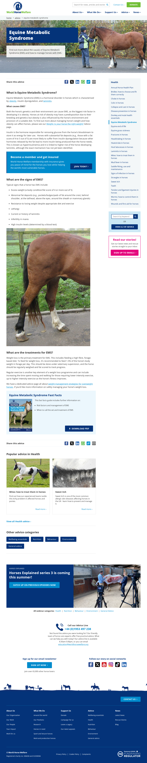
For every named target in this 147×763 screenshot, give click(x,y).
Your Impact (11, 729)
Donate (134, 4)
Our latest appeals (68, 729)
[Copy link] (88, 82)
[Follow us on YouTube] (104, 664)
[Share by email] (94, 82)
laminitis (47, 101)
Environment (68, 539)
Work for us (10, 734)
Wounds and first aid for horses (125, 204)
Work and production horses (45, 738)
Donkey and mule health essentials (121, 116)
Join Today (80, 166)
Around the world (40, 715)
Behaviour (52, 539)
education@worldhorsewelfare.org (73, 644)
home (8, 18)
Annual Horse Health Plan (122, 87)
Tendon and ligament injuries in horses (125, 191)
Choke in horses (118, 98)
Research (37, 724)
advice (17, 18)
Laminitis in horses (119, 151)
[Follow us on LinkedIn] (124, 664)
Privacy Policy (61, 754)
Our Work (10, 720)
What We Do (93, 12)
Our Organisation (13, 715)
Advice (124, 12)
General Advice (107, 611)
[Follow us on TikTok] (117, 664)
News (136, 12)
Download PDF (80, 428)
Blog (117, 724)
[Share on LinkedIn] (77, 82)
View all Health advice (18, 521)
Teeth (113, 186)
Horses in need (39, 729)
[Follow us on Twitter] (97, 664)
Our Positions (39, 720)
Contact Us (118, 4)
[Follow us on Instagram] (110, 664)
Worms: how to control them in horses (124, 198)
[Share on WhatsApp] (83, 82)
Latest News (119, 715)
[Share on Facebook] (66, 82)
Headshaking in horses (121, 139)
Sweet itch (60, 491)
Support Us (110, 12)
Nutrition (37, 539)
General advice (15, 546)
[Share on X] (72, 82)
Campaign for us (67, 720)
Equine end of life (118, 126)
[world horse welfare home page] (18, 7)
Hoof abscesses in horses (122, 147)
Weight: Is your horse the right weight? (65, 124)
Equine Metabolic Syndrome (124, 122)
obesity (12, 101)
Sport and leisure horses (43, 734)
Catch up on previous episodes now (34, 585)
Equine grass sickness (120, 130)
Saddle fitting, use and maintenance (120, 167)
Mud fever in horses (119, 162)
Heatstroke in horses (120, 143)
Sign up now (38, 665)
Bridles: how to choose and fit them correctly (124, 93)
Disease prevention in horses (123, 111)
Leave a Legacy (66, 724)
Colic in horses (117, 103)
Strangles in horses (119, 177)
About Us (77, 12)
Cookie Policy (74, 754)
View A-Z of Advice (124, 227)
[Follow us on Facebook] (90, 664)
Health (58, 611)
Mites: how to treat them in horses (27, 491)
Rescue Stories (120, 720)
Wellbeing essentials (17, 539)
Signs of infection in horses (122, 173)
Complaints (86, 754)
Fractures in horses (119, 134)
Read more (40, 509)
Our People (10, 724)
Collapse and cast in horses (123, 107)
